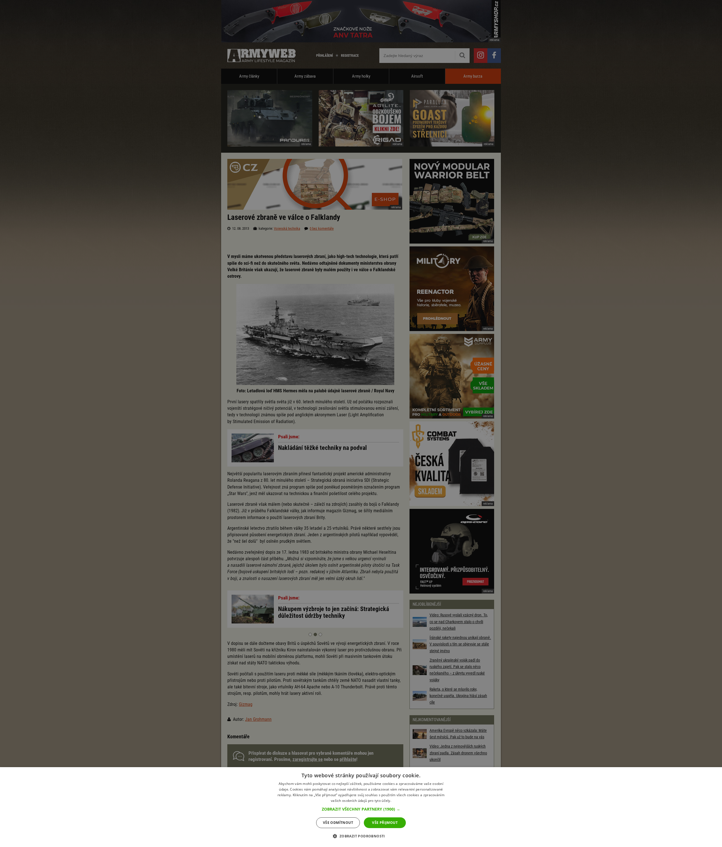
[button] (361, 809)
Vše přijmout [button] (385, 822)
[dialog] (361, 807)
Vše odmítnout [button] (338, 822)
